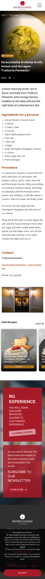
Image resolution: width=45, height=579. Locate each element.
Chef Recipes (13, 15)
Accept (22, 573)
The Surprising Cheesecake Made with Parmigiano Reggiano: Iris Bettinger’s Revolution (17, 358)
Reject (34, 566)
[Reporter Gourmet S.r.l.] (22, 5)
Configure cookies (17, 566)
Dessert (19, 366)
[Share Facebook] (10, 78)
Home (3, 15)
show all (40, 323)
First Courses (7, 55)
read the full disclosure (22, 552)
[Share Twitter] (14, 78)
